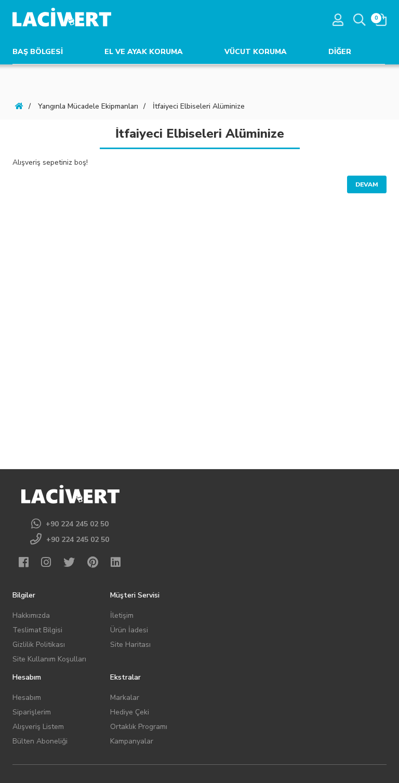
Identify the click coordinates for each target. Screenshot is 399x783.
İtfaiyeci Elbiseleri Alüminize (199, 106)
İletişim (122, 615)
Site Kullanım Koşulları (49, 659)
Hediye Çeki (129, 712)
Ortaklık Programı (138, 727)
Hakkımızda (31, 615)
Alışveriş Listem (38, 727)
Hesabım (26, 697)
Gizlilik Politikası (38, 644)
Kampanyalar (131, 741)
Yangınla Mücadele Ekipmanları (88, 106)
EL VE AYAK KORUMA (143, 52)
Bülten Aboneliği (40, 741)
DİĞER (339, 52)
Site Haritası (130, 644)
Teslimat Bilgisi (37, 630)
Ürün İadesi (129, 630)
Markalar (124, 697)
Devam (366, 184)
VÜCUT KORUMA (255, 52)
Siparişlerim (31, 712)
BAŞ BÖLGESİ (37, 52)
